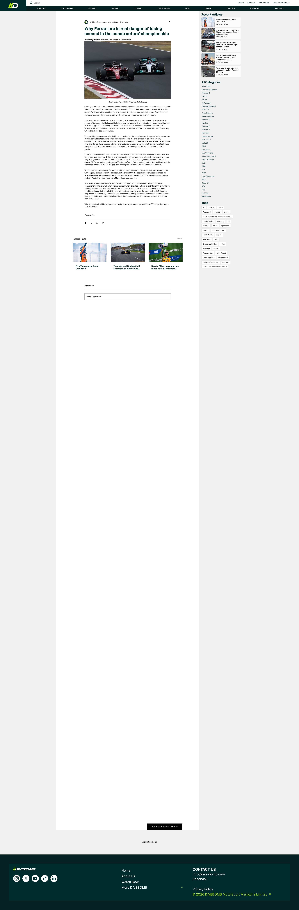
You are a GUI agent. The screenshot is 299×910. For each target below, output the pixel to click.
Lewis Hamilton (208, 258)
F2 (229, 221)
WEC (216, 239)
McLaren (220, 221)
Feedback (200, 879)
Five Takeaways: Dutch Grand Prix (87, 267)
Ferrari (216, 248)
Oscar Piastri (223, 258)
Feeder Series (208, 221)
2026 (226, 212)
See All (180, 238)
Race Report (221, 253)
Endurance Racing (210, 244)
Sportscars (225, 226)
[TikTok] (44, 878)
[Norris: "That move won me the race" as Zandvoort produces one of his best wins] (166, 252)
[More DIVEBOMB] (182, 887)
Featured (206, 248)
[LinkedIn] (53, 878)
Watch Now (130, 882)
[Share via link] (103, 223)
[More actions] (169, 22)
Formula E (206, 212)
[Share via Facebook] (85, 223)
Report (218, 235)
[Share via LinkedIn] (97, 223)
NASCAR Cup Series (210, 262)
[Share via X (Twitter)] (91, 223)
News (215, 226)
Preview (217, 212)
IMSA (222, 244)
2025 (220, 207)
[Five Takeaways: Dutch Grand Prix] (90, 252)
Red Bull (225, 262)
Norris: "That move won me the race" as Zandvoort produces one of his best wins (165, 267)
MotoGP (206, 226)
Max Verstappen (218, 230)
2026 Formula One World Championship (218, 217)
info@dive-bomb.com (209, 874)
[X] (25, 878)
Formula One (89, 215)
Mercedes (206, 239)
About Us (128, 876)
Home (125, 870)
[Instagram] (16, 878)
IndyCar (211, 207)
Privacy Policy (203, 889)
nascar (205, 230)
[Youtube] (35, 878)
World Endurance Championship (215, 267)
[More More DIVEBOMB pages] (288, 2)
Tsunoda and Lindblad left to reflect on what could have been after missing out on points (127, 267)
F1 (204, 207)
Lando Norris (207, 235)
